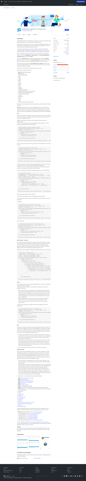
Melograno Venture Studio (27, 30)
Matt (68, 469)
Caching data (23, 383)
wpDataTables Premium (34, 50)
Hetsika (52, 469)
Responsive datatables (24, 379)
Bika (20, 469)
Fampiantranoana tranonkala (8, 470)
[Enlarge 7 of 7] (49, 448)
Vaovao (5, 469)
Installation (29, 34)
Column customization (22, 406)
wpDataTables (21, 42)
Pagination (20, 395)
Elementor (26, 424)
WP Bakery (23, 424)
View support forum (56, 80)
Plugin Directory (6, 4)
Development (35, 34)
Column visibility (21, 394)
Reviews (23, 34)
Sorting (19, 392)
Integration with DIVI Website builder (27, 382)
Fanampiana (37, 469)
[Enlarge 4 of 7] (38, 443)
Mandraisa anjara (53, 467)
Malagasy (13, 476)
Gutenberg (31, 424)
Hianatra (36, 467)
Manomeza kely (54, 470)
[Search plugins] (13, 8)
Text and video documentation (37, 411)
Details (19, 34)
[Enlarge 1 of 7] (26, 437)
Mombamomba (6, 467)
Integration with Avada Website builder (27, 380)
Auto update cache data (25, 384)
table (68, 53)
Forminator (39, 42)
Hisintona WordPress (80, 1)
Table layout (20, 399)
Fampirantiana (22, 467)
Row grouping (20, 398)
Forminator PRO (45, 50)
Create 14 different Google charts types (25, 403)
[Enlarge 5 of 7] (49, 437)
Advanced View (56, 56)
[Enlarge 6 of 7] (49, 442)
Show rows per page (21, 396)
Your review (55, 72)
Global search (20, 391)
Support (67, 34)
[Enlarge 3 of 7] (38, 437)
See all (68, 72)
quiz (66, 53)
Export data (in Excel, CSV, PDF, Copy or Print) (26, 402)
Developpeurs (37, 470)
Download (66, 29)
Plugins (21, 470)
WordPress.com (70, 467)
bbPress (69, 470)
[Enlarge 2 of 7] (26, 443)
